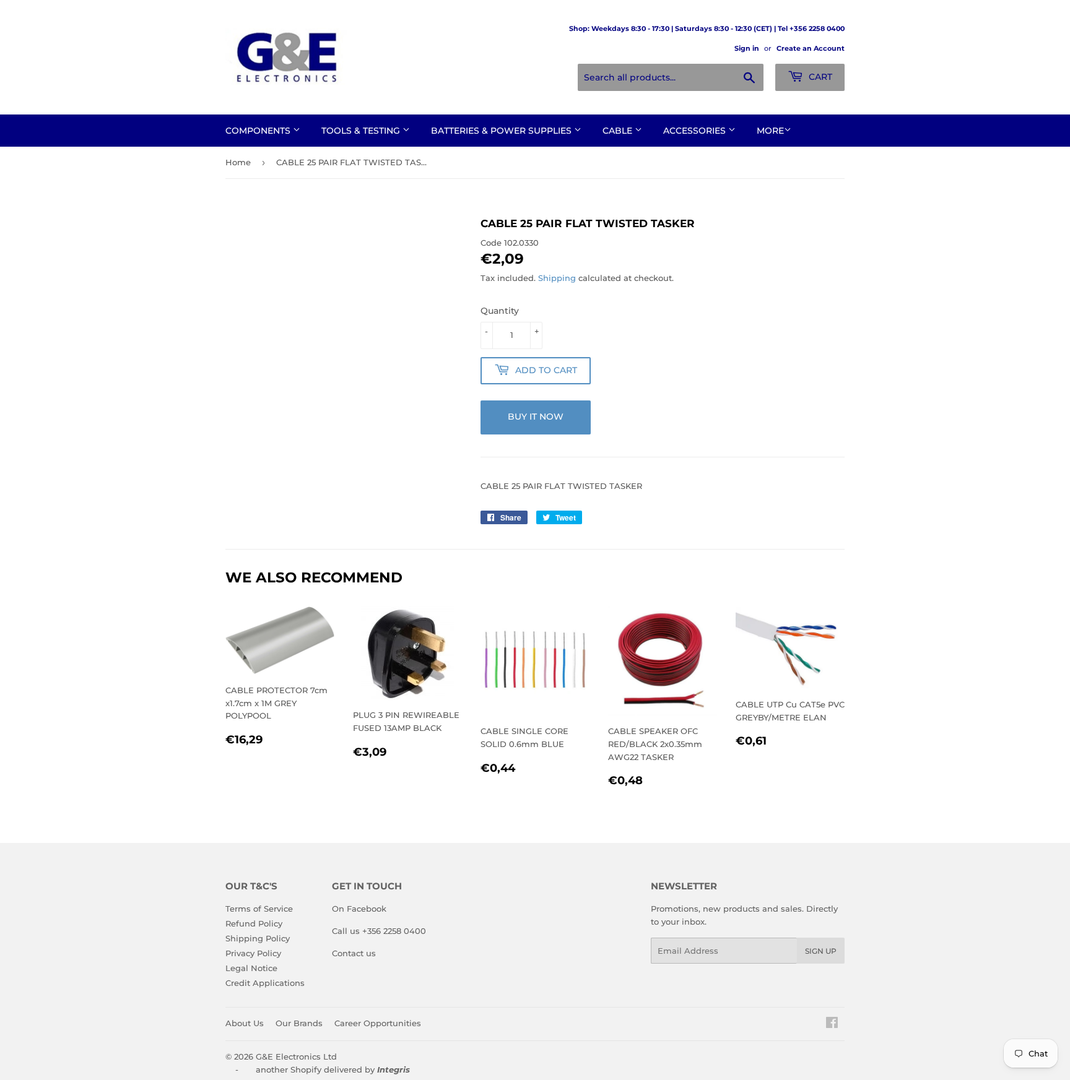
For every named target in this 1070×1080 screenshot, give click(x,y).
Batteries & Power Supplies (502, 130)
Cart (819, 76)
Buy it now (535, 416)
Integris (393, 1069)
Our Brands (299, 1023)
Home (238, 162)
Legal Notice (251, 968)
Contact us (354, 953)
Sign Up (821, 951)
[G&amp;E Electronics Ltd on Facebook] (831, 1024)
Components (259, 130)
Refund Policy (253, 923)
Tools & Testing (361, 130)
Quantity (500, 310)
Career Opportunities (377, 1023)
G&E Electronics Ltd (296, 1056)
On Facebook (359, 909)
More (770, 130)
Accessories (695, 130)
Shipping (557, 278)
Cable (618, 130)
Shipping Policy (257, 938)
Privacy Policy (253, 953)
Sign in (746, 48)
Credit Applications (265, 983)
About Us (244, 1023)
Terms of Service (259, 909)
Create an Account (810, 48)
